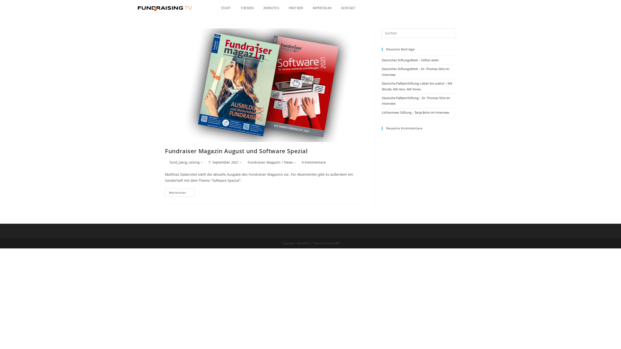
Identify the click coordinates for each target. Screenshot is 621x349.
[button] (472, 8)
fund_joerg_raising (185, 162)
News (288, 162)
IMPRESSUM (322, 8)
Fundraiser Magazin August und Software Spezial (236, 151)
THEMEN (246, 8)
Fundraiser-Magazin (264, 162)
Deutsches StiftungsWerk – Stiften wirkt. (410, 60)
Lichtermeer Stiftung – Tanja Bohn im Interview (415, 112)
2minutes (271, 8)
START (226, 8)
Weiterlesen (182, 191)
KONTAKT (348, 8)
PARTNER (296, 8)
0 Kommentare (314, 162)
